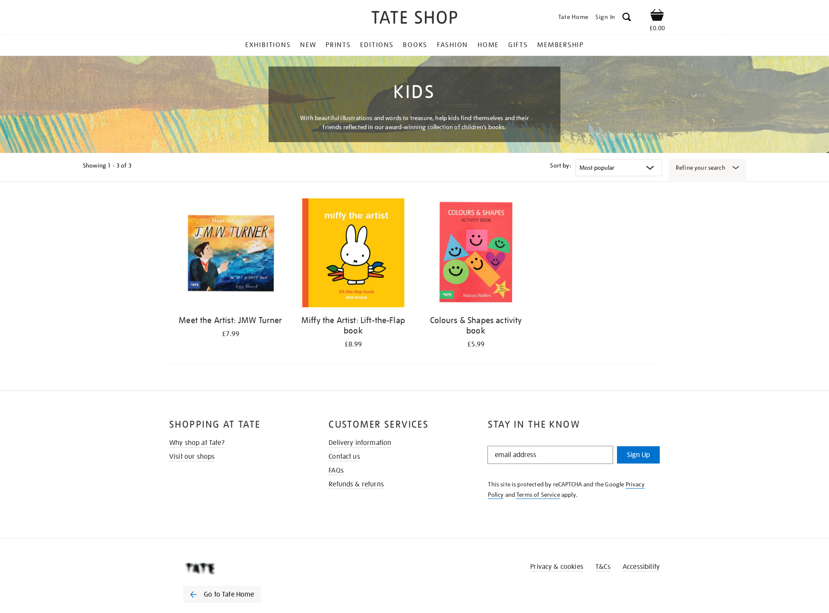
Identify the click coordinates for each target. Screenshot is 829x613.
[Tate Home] (237, 568)
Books (415, 45)
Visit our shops (192, 456)
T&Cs (603, 566)
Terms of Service (538, 495)
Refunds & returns (356, 484)
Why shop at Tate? (197, 442)
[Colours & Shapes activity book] (476, 254)
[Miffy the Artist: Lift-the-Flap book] (353, 254)
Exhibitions (268, 45)
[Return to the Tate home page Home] (414, 19)
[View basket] (657, 16)
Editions (376, 45)
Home (488, 45)
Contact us (344, 456)
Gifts (518, 45)
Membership (560, 45)
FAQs (336, 470)
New (308, 45)
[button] (627, 18)
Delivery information (360, 442)
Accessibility (641, 566)
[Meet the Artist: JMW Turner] (230, 254)
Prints (338, 45)
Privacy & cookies (556, 566)
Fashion (452, 45)
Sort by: (560, 165)
